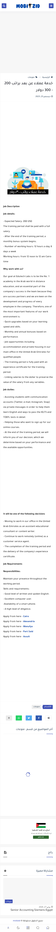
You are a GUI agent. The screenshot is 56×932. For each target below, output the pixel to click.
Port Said (28, 632)
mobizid (16, 921)
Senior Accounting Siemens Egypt (32, 910)
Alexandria (29, 621)
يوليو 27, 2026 (44, 907)
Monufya (28, 627)
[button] (39, 717)
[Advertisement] (28, 42)
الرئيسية (46, 77)
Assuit (26, 637)
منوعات (31, 77)
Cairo (26, 616)
